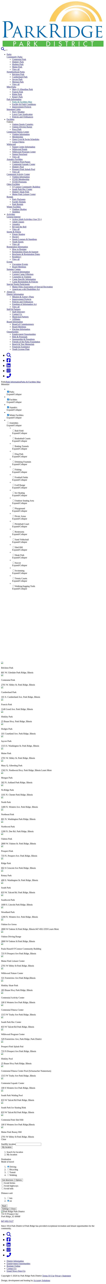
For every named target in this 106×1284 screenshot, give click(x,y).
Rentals (10, 197)
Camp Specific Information (24, 279)
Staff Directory (18, 312)
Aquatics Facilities (15, 159)
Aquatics (16, 224)
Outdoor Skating (19, 209)
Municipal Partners (20, 317)
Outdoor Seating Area (24, 500)
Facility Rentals (19, 202)
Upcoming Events (20, 264)
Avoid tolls (8, 1188)
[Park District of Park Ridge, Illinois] (53, 46)
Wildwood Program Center (24, 152)
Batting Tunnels (22, 446)
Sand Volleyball (22, 539)
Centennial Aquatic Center (23, 164)
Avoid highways (11, 1186)
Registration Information (17, 247)
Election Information (21, 329)
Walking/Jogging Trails (25, 586)
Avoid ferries (9, 1183)
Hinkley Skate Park (20, 192)
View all (15, 69)
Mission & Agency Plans (23, 297)
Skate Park (19, 555)
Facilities (13, 399)
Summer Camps (14, 269)
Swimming (19, 570)
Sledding (16, 212)
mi (11, 1201)
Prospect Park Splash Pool (23, 169)
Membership (17, 137)
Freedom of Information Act (24, 304)
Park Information (14, 99)
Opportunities (12, 332)
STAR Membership (20, 179)
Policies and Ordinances (22, 117)
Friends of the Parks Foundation (26, 342)
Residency (16, 257)
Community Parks (14, 57)
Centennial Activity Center (18, 174)
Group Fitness (18, 142)
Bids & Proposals (19, 337)
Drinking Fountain (23, 462)
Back (4, 1206)
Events (10, 262)
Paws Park (16, 129)
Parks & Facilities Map (22, 102)
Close (13, 1209)
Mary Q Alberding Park (22, 89)
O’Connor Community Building (26, 187)
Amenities (13, 423)
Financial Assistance (21, 347)
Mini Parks (11, 87)
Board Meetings (19, 267)
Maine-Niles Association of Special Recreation (32, 287)
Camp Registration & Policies (25, 282)
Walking (13, 1175)
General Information (21, 272)
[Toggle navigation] (6, 50)
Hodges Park (17, 64)
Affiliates (16, 319)
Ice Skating (20, 493)
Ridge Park (17, 94)
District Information (15, 294)
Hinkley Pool (18, 167)
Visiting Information (21, 134)
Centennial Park (19, 59)
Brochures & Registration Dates (26, 254)
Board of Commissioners (23, 324)
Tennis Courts (21, 578)
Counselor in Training (21, 277)
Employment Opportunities (24, 334)
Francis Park (17, 92)
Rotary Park (17, 97)
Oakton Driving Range (22, 127)
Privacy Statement (63, 1276)
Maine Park (17, 67)
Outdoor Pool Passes (21, 162)
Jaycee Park (17, 79)
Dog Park (19, 454)
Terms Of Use (48, 1276)
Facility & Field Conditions (24, 104)
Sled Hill (19, 547)
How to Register (19, 249)
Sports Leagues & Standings (24, 239)
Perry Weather (18, 112)
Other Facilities (13, 184)
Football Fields (21, 477)
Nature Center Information (23, 147)
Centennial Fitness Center (18, 132)
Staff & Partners (14, 309)
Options (19, 1180)
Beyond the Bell (19, 227)
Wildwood (11, 144)
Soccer (18, 563)
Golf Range (20, 485)
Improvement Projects (21, 107)
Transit (12, 1172)
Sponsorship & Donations (23, 339)
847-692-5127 (7, 1221)
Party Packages (18, 199)
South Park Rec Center (22, 189)
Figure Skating (18, 234)
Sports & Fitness (14, 232)
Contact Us (17, 314)
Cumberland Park (19, 77)
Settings (5, 1209)
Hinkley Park (18, 62)
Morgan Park (18, 82)
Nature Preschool (19, 154)
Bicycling (14, 1169)
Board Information (15, 322)
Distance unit (7, 1193)
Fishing (18, 469)
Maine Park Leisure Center (24, 194)
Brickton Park (18, 74)
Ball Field (19, 431)
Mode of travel (7, 1162)
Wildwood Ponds (19, 149)
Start (3, 1144)
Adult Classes (18, 222)
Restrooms (19, 532)
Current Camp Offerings (22, 274)
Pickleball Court (22, 524)
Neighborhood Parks (16, 72)
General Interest (13, 217)
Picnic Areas (20, 516)
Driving (13, 1167)
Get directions (7, 1180)
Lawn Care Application (22, 114)
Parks (11, 392)
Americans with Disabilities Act (26, 289)
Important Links (14, 109)
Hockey (15, 237)
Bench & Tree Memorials (23, 344)
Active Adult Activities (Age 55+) (27, 219)
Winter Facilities (14, 207)
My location (6, 1147)
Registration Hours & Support (25, 252)
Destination (6, 1159)
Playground (20, 508)
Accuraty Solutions (41, 1280)
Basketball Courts (22, 438)
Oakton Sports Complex (22, 124)
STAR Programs (19, 182)
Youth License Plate (21, 349)
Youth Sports (17, 242)
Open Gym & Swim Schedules (25, 139)
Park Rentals (17, 204)
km (11, 1198)
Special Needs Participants (18, 284)
